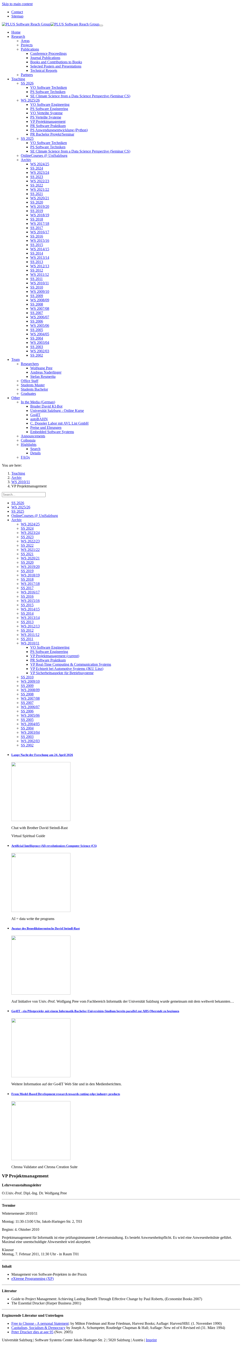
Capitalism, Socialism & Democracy (38, 1328)
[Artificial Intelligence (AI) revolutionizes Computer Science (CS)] (40, 911)
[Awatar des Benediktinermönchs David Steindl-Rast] (40, 993)
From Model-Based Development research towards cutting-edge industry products (65, 1094)
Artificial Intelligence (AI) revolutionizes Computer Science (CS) (54, 846)
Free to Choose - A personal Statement (40, 1323)
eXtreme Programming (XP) (32, 1279)
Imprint (151, 1340)
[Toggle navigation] (101, 25)
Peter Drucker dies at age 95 (32, 1332)
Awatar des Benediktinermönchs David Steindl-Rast (45, 928)
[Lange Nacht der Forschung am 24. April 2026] (40, 820)
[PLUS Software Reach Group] (50, 24)
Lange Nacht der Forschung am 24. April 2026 (42, 755)
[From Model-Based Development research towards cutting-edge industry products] (40, 1159)
